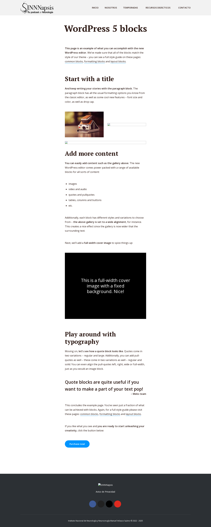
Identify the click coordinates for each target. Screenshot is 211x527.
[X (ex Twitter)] (100, 504)
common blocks (74, 61)
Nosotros (111, 7)
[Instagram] (109, 504)
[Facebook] (92, 504)
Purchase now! (77, 444)
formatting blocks (94, 61)
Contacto (184, 7)
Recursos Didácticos (158, 7)
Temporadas (130, 7)
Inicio (95, 7)
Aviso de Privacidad (105, 491)
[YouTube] (117, 504)
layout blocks (118, 61)
